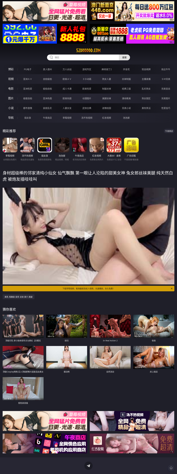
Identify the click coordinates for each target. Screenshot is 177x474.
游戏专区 (86, 69)
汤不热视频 (86, 117)
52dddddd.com (88, 50)
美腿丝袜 (106, 98)
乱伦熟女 (146, 88)
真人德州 (47, 69)
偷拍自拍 (47, 88)
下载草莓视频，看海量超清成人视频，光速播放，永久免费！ (88, 288)
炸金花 (126, 69)
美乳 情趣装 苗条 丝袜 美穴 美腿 (18, 296)
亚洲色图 (47, 98)
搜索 (124, 57)
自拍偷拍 (47, 79)
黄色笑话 (146, 108)
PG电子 (27, 69)
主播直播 (146, 79)
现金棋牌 (146, 69)
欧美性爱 (86, 88)
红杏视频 (106, 117)
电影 (11, 89)
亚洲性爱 (27, 88)
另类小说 (126, 108)
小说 (11, 108)
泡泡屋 (126, 117)
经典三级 (126, 88)
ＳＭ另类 (165, 79)
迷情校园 (106, 108)
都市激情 (27, 108)
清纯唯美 (126, 98)
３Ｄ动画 (86, 79)
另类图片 (165, 98)
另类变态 (165, 88)
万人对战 (67, 69)
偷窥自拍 (27, 98)
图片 (11, 98)
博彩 (11, 69)
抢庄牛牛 (165, 69)
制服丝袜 (106, 88)
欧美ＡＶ (67, 79)
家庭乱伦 (47, 108)
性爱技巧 (165, 108)
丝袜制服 (126, 79)
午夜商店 (47, 117)
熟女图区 (146, 98)
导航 (11, 118)
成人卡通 (67, 88)
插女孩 (27, 117)
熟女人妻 (106, 79)
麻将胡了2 (107, 69)
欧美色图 (67, 98)
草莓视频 (67, 117)
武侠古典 (86, 108)
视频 (11, 79)
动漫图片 (86, 98)
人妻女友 (67, 108)
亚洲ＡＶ (27, 79)
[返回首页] (171, 468)
